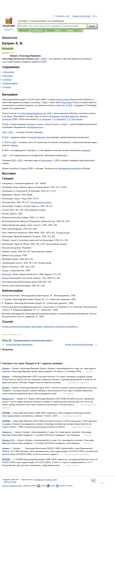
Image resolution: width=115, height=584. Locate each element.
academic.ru (8, 30)
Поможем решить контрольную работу (32, 340)
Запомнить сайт (62, 16)
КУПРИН (6, 413)
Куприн (5, 368)
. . (7, 116)
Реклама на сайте (50, 479)
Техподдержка (39, 479)
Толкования (37, 31)
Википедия (24, 31)
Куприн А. (7, 432)
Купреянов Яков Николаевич (19, 344)
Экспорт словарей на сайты (12, 486)
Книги (63, 31)
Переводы (51, 31)
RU (94, 16)
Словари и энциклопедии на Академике (41, 21)
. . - (30, 113)
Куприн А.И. (8, 399)
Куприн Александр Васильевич (79, 344)
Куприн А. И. (8, 440)
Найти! (92, 26)
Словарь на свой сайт (81, 16)
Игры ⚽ (76, 31)
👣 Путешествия (10, 482)
